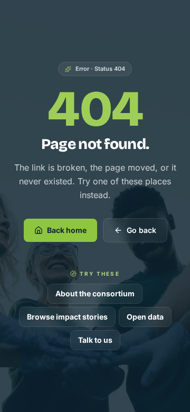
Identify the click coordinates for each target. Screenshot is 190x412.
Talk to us (95, 339)
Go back (141, 230)
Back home (67, 230)
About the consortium (95, 293)
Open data (145, 316)
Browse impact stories (67, 316)
